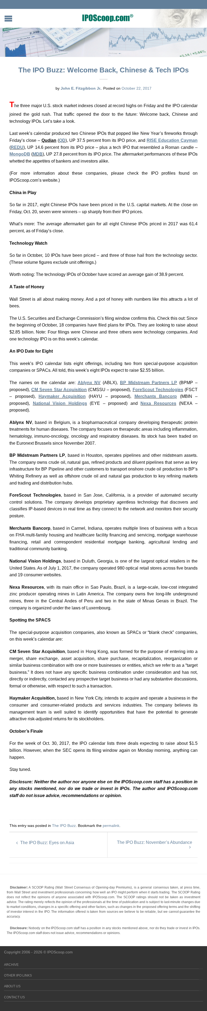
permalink (111, 825)
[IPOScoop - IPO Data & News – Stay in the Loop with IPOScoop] (108, 17)
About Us (12, 986)
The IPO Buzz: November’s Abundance (154, 842)
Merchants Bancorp (155, 396)
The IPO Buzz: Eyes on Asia (46, 842)
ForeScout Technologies (158, 389)
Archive (11, 964)
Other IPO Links (18, 975)
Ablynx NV (89, 382)
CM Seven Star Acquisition (59, 389)
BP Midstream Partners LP (148, 382)
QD (62, 140)
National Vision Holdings (60, 403)
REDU (17, 147)
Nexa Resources (158, 403)
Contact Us (14, 997)
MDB (38, 154)
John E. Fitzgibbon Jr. (81, 88)
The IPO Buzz (64, 825)
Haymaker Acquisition (62, 396)
